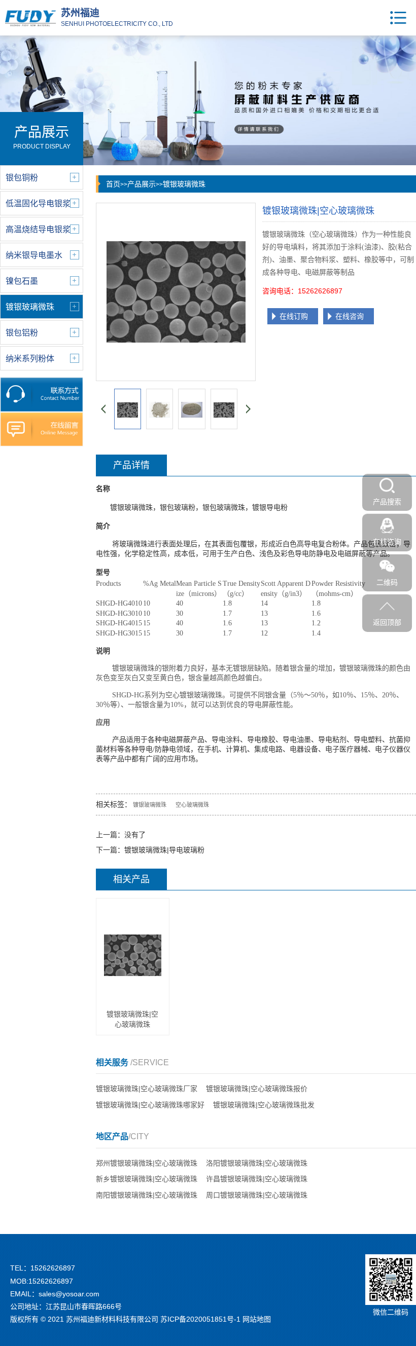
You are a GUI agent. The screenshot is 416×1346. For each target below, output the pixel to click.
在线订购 (294, 316)
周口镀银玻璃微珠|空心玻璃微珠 (256, 1195)
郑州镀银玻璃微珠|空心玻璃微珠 (146, 1163)
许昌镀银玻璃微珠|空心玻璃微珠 (256, 1179)
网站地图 (256, 1319)
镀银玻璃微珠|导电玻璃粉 (164, 850)
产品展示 (141, 184)
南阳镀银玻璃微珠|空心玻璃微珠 (146, 1195)
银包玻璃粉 (177, 507)
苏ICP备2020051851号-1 (200, 1319)
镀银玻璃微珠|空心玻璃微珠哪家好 (150, 1105)
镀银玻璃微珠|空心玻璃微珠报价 (256, 1089)
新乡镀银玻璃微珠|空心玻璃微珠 (146, 1179)
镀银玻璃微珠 (184, 184)
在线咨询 (349, 316)
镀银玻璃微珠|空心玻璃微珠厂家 (146, 1089)
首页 (113, 184)
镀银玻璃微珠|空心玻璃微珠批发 (264, 1105)
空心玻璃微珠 (192, 805)
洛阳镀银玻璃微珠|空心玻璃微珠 (256, 1163)
